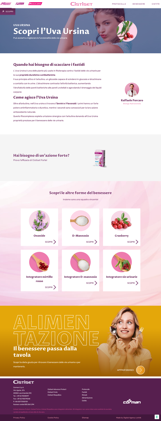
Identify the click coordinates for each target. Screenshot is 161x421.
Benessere (139, 4)
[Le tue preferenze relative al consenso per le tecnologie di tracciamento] (157, 417)
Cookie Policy (53, 418)
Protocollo (119, 4)
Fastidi (84, 392)
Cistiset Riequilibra (54, 395)
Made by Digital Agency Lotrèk (128, 418)
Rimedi (84, 395)
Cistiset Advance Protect (57, 389)
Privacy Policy (19, 418)
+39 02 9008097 (22, 396)
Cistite (84, 401)
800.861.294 (29, 404)
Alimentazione (87, 398)
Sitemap (85, 418)
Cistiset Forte (53, 392)
